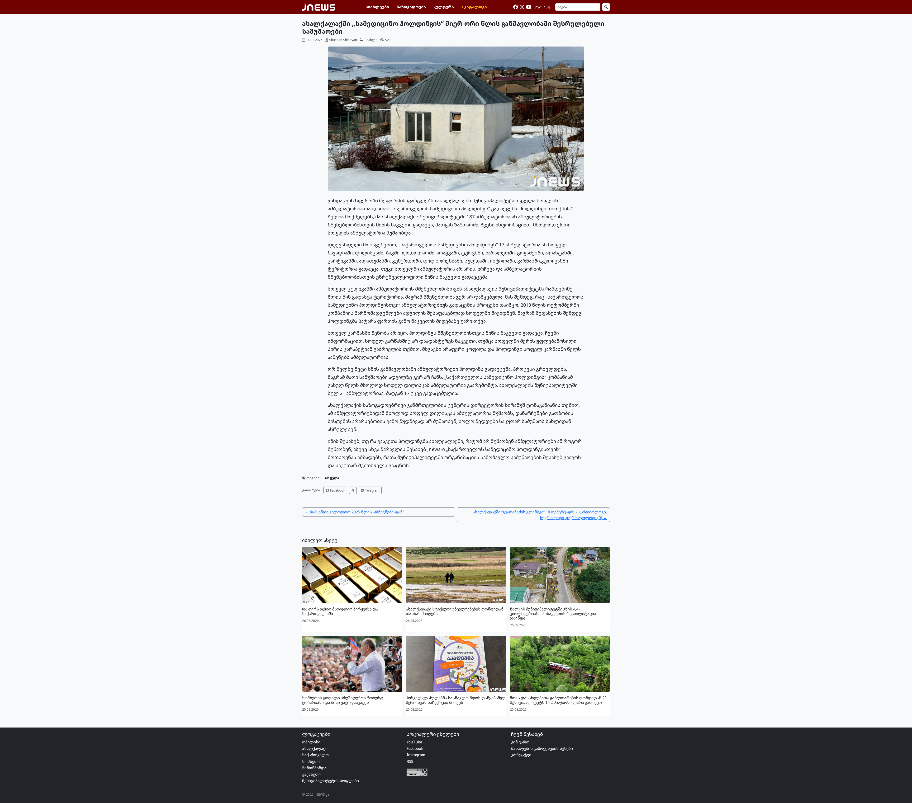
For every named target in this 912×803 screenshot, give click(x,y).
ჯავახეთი (311, 774)
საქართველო (315, 754)
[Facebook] (515, 7)
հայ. (547, 7)
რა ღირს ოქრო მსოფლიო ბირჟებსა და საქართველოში (340, 611)
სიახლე (371, 40)
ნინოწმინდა (314, 767)
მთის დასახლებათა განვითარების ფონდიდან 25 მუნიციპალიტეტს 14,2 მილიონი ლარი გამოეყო (558, 700)
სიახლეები (377, 6)
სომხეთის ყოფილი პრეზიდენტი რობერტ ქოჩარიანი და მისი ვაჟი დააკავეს (342, 700)
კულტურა (443, 6)
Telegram (372, 490)
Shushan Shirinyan (343, 40)
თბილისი (311, 742)
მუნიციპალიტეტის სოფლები (330, 780)
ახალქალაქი (315, 748)
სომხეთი (311, 761)
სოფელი (332, 478)
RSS (410, 761)
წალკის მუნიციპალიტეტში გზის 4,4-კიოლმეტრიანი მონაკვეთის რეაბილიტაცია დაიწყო (553, 613)
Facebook (337, 490)
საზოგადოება (411, 6)
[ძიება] (606, 7)
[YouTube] (529, 7)
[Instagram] (522, 7)
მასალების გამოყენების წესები (542, 748)
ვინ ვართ (520, 742)
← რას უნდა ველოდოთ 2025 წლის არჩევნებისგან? (354, 512)
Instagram (416, 754)
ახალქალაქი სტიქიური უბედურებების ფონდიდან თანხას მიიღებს (455, 611)
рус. (538, 7)
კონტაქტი (521, 754)
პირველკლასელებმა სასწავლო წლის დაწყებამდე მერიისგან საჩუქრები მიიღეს (455, 700)
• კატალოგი (474, 6)
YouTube (414, 742)
